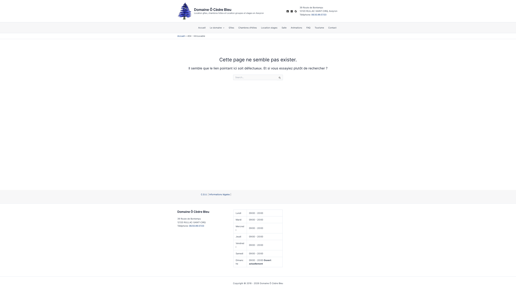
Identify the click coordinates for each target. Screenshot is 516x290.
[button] (223, 27)
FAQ (308, 27)
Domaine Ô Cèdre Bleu (212, 10)
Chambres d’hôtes (247, 27)
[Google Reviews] (296, 11)
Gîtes (231, 27)
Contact (332, 27)
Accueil (202, 27)
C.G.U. (204, 194)
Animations (296, 27)
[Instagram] (292, 11)
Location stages (269, 27)
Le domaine (216, 27)
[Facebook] (287, 11)
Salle (284, 27)
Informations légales (219, 194)
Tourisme (319, 27)
